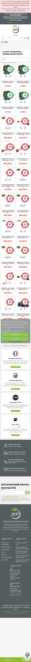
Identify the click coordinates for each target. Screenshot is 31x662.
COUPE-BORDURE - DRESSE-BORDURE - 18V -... (8, 237)
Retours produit (5, 547)
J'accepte (15, 339)
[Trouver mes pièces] (28, 38)
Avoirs (3, 552)
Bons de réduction (6, 557)
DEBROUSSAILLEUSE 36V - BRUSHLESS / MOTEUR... (23, 185)
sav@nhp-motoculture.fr (18, 10)
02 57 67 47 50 (15, 593)
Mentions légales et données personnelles (22, 548)
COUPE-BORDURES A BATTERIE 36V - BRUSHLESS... (8, 263)
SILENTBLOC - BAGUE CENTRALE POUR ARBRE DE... (23, 82)
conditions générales (16, 496)
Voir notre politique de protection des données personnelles (15, 501)
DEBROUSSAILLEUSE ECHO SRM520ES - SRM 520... (7, 160)
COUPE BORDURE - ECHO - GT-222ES (23, 159)
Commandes (5, 549)
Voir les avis (15, 435)
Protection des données (17, 613)
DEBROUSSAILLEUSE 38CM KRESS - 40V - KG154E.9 (7, 289)
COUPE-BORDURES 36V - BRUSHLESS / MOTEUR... (8, 211)
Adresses (4, 555)
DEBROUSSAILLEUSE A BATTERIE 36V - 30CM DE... (23, 263)
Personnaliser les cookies (19, 331)
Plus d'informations (7, 331)
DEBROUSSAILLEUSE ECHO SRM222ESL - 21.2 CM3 (23, 134)
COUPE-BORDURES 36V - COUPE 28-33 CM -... (8, 133)
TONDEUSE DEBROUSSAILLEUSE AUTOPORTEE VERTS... (23, 315)
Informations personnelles (5, 543)
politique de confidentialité (10, 497)
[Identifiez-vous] (22, 38)
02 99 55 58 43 (8, 660)
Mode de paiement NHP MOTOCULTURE (22, 556)
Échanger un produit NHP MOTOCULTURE (22, 552)
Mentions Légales (7, 611)
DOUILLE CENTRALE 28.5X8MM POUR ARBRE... (8, 108)
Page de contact (15, 595)
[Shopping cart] (25, 38)
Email (23, 660)
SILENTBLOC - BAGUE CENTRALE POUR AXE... (7, 82)
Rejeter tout (15, 334)
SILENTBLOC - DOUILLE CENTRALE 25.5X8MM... (23, 108)
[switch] (27, 660)
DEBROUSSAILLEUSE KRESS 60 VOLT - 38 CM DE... (7, 315)
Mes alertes (4, 560)
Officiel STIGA (15, 410)
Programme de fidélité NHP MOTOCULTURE (22, 561)
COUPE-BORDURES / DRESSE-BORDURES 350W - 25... (8, 185)
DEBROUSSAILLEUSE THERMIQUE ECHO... (23, 289)
